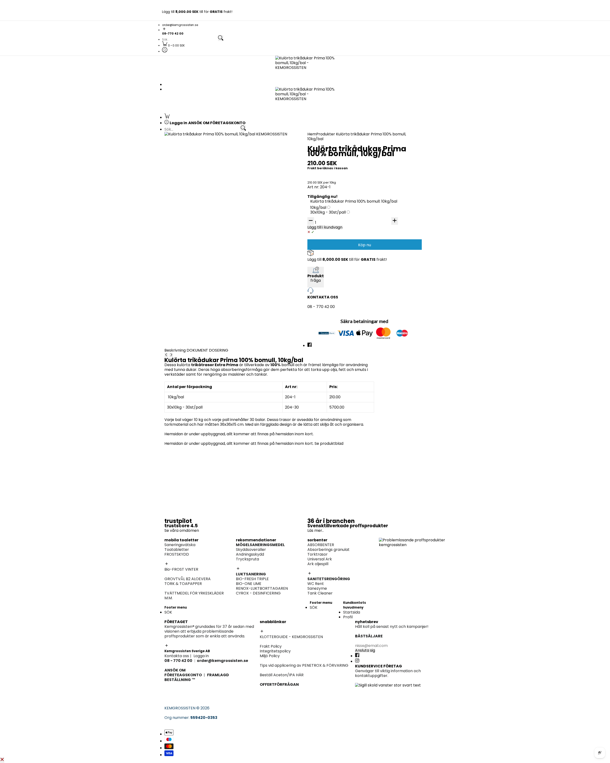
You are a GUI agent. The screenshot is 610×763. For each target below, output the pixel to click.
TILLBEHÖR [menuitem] (388, 169)
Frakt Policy (271, 646)
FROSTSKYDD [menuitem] (184, 159)
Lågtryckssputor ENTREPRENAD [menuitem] (339, 276)
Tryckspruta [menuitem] (390, 203)
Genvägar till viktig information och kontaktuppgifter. (388, 673)
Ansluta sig (365, 650)
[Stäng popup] (2, 760)
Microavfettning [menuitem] (394, 154)
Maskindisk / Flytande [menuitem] (399, 276)
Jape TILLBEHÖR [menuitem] (325, 330)
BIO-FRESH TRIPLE (252, 579)
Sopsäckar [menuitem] (389, 310)
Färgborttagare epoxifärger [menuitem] (198, 242)
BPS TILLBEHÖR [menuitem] (323, 271)
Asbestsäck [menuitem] (252, 193)
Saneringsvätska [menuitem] (187, 145)
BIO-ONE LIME (248, 583)
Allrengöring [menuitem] (390, 287)
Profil (348, 617)
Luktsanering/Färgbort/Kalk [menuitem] (336, 325)
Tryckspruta (247, 559)
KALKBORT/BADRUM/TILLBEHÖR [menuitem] (408, 301)
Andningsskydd (250, 554)
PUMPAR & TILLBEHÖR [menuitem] (399, 237)
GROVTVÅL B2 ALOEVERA (187, 579)
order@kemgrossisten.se (180, 25)
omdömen (189, 530)
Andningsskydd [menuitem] (393, 212)
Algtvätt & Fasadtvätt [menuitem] (330, 257)
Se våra (171, 530)
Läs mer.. (315, 530)
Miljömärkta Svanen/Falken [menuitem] (404, 164)
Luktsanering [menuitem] (391, 198)
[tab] (175, 350)
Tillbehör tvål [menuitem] (391, 272)
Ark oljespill (317, 564)
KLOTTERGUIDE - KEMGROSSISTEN (291, 637)
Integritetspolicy (275, 651)
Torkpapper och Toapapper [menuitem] (198, 164)
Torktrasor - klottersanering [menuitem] (198, 207)
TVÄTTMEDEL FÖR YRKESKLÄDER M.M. (194, 595)
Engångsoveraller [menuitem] (257, 188)
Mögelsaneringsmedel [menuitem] (399, 193)
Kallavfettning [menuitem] (392, 150)
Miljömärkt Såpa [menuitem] (394, 296)
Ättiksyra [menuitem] (318, 252)
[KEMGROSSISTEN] (305, 68)
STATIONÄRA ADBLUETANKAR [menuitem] (406, 242)
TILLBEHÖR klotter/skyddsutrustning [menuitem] (205, 212)
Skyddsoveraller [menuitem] (394, 207)
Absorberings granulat (328, 549)
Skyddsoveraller (251, 549)
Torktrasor (317, 554)
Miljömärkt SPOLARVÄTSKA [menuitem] (196, 252)
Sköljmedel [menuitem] (182, 296)
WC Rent (315, 583)
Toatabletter (176, 549)
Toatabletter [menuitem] (184, 154)
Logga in (201, 656)
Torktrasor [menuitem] (320, 188)
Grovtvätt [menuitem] (181, 287)
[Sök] (220, 38)
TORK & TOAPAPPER (183, 583)
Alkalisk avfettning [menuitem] (396, 145)
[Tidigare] (166, 355)
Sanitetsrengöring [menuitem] (188, 169)
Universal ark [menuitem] (322, 193)
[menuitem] (173, 45)
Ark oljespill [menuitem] (320, 198)
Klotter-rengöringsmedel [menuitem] (195, 217)
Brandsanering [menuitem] (185, 237)
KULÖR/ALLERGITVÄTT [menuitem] (192, 291)
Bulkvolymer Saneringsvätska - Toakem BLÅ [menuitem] (213, 150)
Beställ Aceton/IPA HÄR (282, 675)
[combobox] (189, 39)
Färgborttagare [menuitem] (325, 261)
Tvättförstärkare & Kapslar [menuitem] (197, 301)
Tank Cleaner (320, 593)
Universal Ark (319, 559)
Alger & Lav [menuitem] (320, 266)
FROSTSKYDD (176, 554)
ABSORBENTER (320, 545)
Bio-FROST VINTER (181, 569)
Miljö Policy (270, 656)
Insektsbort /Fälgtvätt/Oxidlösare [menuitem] (410, 173)
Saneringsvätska (179, 545)
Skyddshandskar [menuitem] (394, 217)
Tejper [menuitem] (247, 198)
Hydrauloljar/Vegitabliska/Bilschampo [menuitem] (414, 252)
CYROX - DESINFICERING (258, 593)
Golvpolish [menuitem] (388, 291)
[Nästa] (171, 355)
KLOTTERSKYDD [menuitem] (186, 193)
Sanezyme (317, 588)
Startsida (351, 612)
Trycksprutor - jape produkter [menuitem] (338, 335)
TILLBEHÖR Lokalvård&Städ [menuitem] (404, 315)
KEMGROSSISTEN (179, 708)
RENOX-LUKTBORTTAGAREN (262, 588)
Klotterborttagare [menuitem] (189, 188)
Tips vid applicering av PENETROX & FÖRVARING (304, 665)
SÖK (168, 612)
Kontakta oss (176, 656)
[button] (305, 29)
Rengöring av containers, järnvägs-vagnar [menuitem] (349, 237)
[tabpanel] (269, 395)
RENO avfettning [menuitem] (394, 159)
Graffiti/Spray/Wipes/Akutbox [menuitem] (200, 203)
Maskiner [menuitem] (387, 227)
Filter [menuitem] (383, 222)
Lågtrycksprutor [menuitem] (394, 178)
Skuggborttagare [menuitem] (188, 198)
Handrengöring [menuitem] (393, 267)
